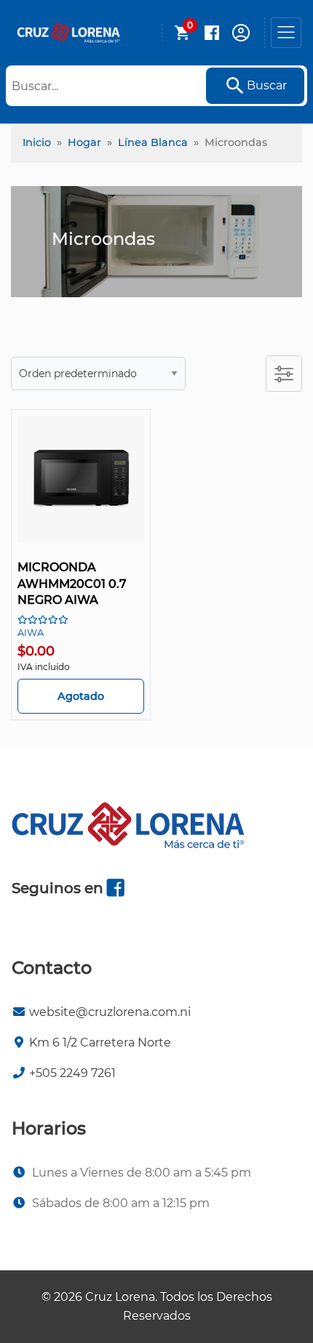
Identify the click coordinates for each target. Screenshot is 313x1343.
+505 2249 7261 (72, 1073)
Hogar (84, 142)
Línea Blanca (153, 142)
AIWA (30, 632)
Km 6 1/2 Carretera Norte (100, 1042)
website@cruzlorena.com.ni (110, 1012)
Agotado (81, 696)
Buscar (267, 85)
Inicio (37, 142)
